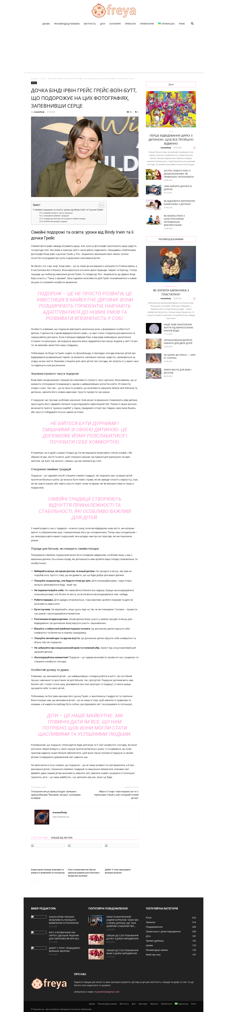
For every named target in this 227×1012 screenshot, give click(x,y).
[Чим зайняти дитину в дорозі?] (153, 190)
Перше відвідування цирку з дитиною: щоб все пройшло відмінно (171, 139)
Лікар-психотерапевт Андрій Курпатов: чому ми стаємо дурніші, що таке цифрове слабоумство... (122, 921)
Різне (182, 23)
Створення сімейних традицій (56, 216)
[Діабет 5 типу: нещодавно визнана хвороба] (122, 855)
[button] (192, 24)
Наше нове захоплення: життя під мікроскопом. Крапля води (178, 327)
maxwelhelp (39, 112)
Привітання (147, 23)
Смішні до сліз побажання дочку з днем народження (122, 937)
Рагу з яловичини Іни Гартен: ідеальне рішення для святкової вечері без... (64, 935)
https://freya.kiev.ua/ (61, 817)
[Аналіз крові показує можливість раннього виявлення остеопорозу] (48, 855)
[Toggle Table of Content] (99, 205)
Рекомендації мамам (67, 23)
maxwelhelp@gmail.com (107, 991)
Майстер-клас (171, 286)
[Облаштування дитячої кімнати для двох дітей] (153, 344)
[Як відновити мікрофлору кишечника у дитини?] (153, 205)
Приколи (130, 23)
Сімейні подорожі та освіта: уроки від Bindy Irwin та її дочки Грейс (69, 209)
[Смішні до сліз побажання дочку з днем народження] (96, 939)
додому (34, 78)
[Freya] (113, 10)
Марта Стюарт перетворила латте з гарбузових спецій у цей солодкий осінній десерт (116, 794)
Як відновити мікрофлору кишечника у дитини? (179, 203)
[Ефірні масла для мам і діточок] (153, 373)
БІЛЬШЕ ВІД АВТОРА (61, 838)
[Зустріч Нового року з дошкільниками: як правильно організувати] (153, 174)
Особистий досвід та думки (55, 221)
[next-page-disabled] (38, 882)
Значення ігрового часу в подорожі (58, 213)
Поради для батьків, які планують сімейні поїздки (65, 219)
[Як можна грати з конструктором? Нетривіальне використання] (153, 219)
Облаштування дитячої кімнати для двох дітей (178, 342)
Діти (102, 23)
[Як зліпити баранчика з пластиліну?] (171, 264)
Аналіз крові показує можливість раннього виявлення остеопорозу (64, 919)
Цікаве (46, 23)
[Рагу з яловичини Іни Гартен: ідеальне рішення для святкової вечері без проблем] (85, 855)
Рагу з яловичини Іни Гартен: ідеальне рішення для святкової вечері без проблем (83, 872)
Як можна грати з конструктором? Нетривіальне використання (174, 220)
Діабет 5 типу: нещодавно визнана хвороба (64, 949)
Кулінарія (115, 23)
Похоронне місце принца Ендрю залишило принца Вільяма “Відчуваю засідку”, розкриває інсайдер (56, 794)
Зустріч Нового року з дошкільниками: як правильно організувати (179, 173)
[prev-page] (33, 882)
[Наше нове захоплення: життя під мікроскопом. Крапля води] (153, 328)
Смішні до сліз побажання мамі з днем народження (122, 952)
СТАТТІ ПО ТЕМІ (39, 838)
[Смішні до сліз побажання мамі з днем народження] (96, 954)
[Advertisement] (113, 50)
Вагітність (90, 23)
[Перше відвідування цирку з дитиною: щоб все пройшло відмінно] (171, 109)
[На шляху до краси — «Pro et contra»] (153, 358)
